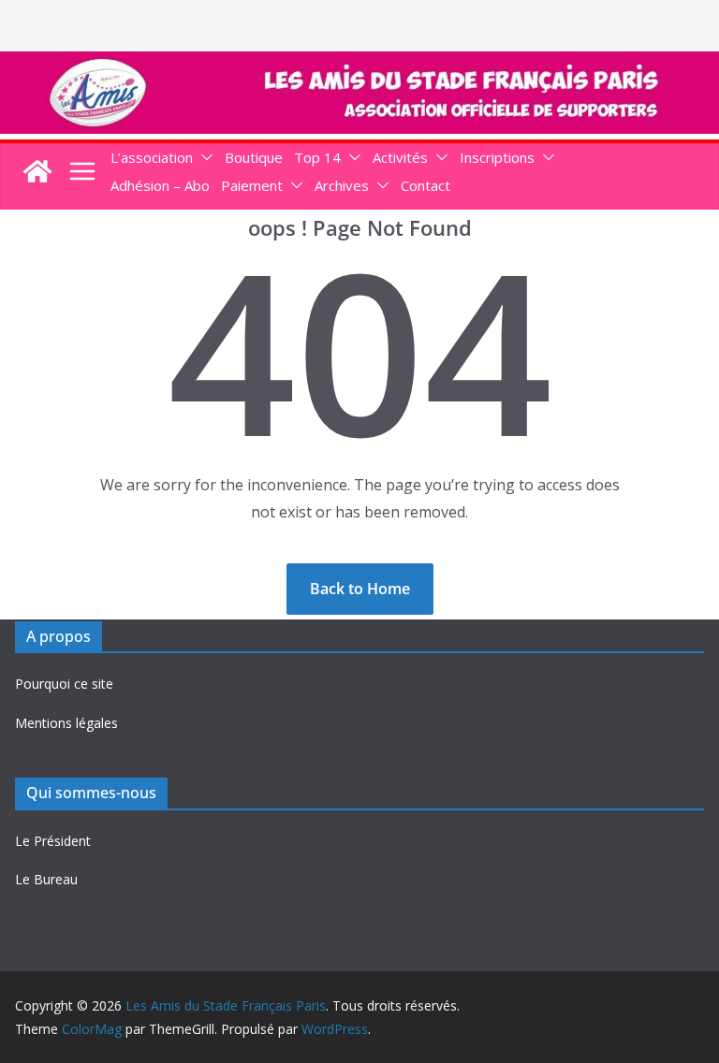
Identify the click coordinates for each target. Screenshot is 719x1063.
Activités (400, 157)
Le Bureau (46, 879)
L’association (151, 157)
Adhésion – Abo (160, 185)
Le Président (53, 841)
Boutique (254, 157)
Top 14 (317, 157)
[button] (203, 157)
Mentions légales (66, 723)
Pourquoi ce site (64, 683)
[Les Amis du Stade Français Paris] (359, 64)
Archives (342, 185)
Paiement (252, 185)
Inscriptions (497, 157)
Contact (425, 185)
